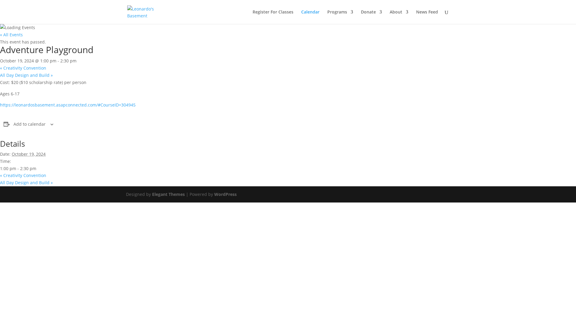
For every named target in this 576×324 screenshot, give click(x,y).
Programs (337, 12)
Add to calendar (30, 124)
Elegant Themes (168, 194)
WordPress (225, 194)
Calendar (310, 12)
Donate (368, 12)
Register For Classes (273, 12)
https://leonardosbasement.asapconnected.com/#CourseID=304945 (68, 105)
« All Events (11, 35)
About (396, 12)
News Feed (427, 12)
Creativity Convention (23, 68)
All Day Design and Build (26, 75)
